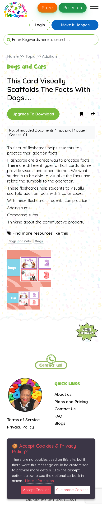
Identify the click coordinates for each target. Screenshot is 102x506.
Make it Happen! (76, 25)
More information (39, 481)
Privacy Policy (20, 426)
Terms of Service (23, 419)
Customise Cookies (72, 490)
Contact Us (65, 408)
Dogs (39, 241)
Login (40, 25)
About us (63, 394)
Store (47, 7)
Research (72, 7)
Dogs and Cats (20, 241)
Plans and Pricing (71, 401)
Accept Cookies (36, 490)
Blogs (60, 423)
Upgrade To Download (33, 114)
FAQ (58, 416)
